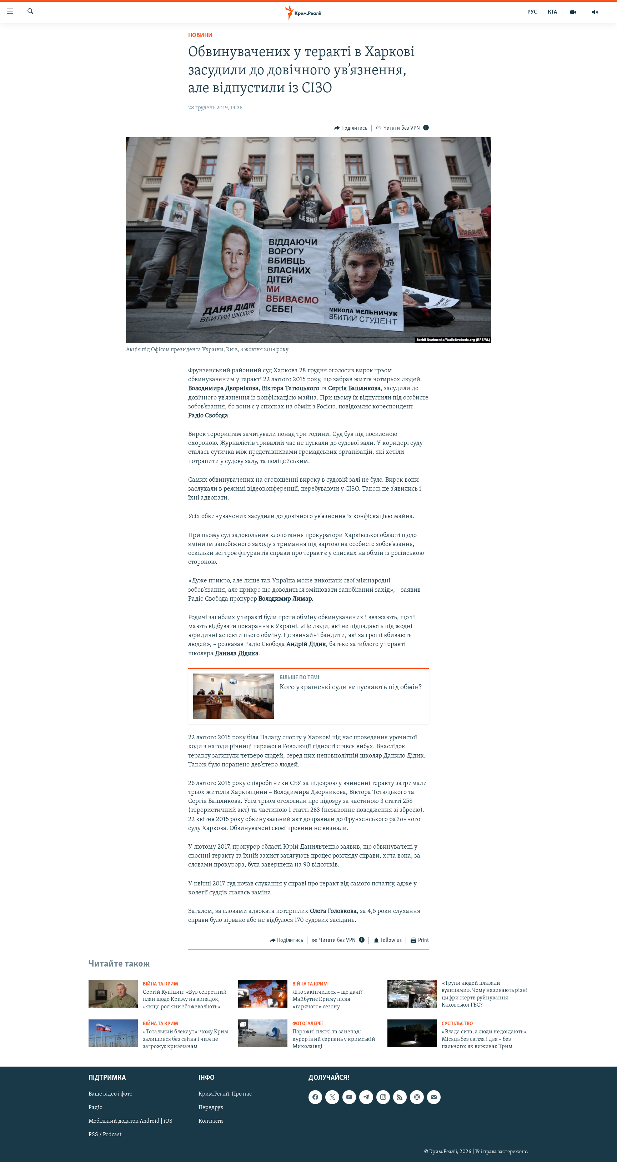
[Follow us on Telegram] (366, 1097)
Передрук (211, 1108)
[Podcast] (416, 1097)
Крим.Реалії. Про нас (225, 1094)
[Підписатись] (434, 1097)
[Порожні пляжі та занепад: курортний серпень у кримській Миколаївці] (262, 1033)
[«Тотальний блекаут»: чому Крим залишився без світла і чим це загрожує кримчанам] (113, 1033)
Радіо (95, 1108)
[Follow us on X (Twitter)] (332, 1097)
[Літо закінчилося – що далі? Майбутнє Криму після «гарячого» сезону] (262, 994)
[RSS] (400, 1097)
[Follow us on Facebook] (315, 1097)
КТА (552, 12)
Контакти (211, 1121)
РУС (532, 12)
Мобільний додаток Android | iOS (130, 1121)
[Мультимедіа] (573, 12)
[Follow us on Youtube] (349, 1097)
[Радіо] (595, 12)
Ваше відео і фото (110, 1094)
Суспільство (457, 1024)
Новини (200, 36)
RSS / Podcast (105, 1135)
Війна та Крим (160, 984)
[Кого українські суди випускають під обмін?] (233, 696)
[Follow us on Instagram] (383, 1097)
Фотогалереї (307, 1024)
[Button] (351, 128)
